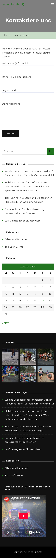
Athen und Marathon (16, 239)
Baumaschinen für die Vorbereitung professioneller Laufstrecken (24, 440)
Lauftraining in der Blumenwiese (23, 220)
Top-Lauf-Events (14, 247)
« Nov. (5, 323)
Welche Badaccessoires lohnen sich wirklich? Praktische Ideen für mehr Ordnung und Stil (29, 402)
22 (42, 300)
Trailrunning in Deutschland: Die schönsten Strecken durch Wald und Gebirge (28, 428)
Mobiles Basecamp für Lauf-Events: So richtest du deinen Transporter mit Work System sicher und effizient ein (27, 186)
